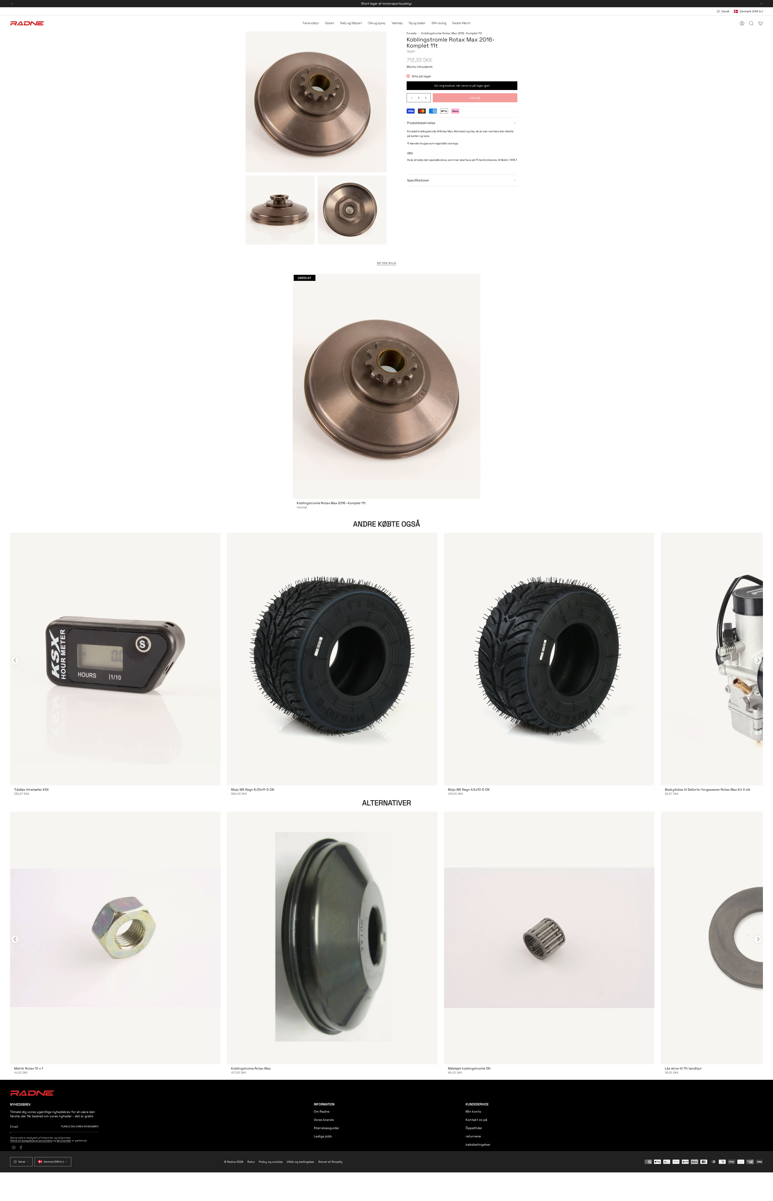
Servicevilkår (64, 1140)
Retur (251, 1162)
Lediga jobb (323, 1136)
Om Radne (321, 1111)
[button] (311, 23)
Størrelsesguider (326, 1128)
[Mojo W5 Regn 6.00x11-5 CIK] (332, 659)
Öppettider (474, 1128)
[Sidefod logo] (32, 1093)
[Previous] (12, 3)
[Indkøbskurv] (760, 23)
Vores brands (324, 1120)
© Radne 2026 (233, 1162)
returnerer (473, 1136)
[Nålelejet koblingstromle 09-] (549, 938)
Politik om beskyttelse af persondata (31, 1140)
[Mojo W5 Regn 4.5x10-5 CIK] (549, 659)
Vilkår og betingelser (300, 1162)
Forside (411, 33)
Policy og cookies (271, 1162)
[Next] (761, 3)
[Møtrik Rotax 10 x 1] (115, 938)
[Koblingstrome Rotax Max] (332, 938)
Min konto (473, 1111)
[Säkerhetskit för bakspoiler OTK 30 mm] (115, 659)
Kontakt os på (476, 1120)
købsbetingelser (478, 1144)
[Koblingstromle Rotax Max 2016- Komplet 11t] (386, 386)
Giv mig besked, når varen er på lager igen (462, 85)
